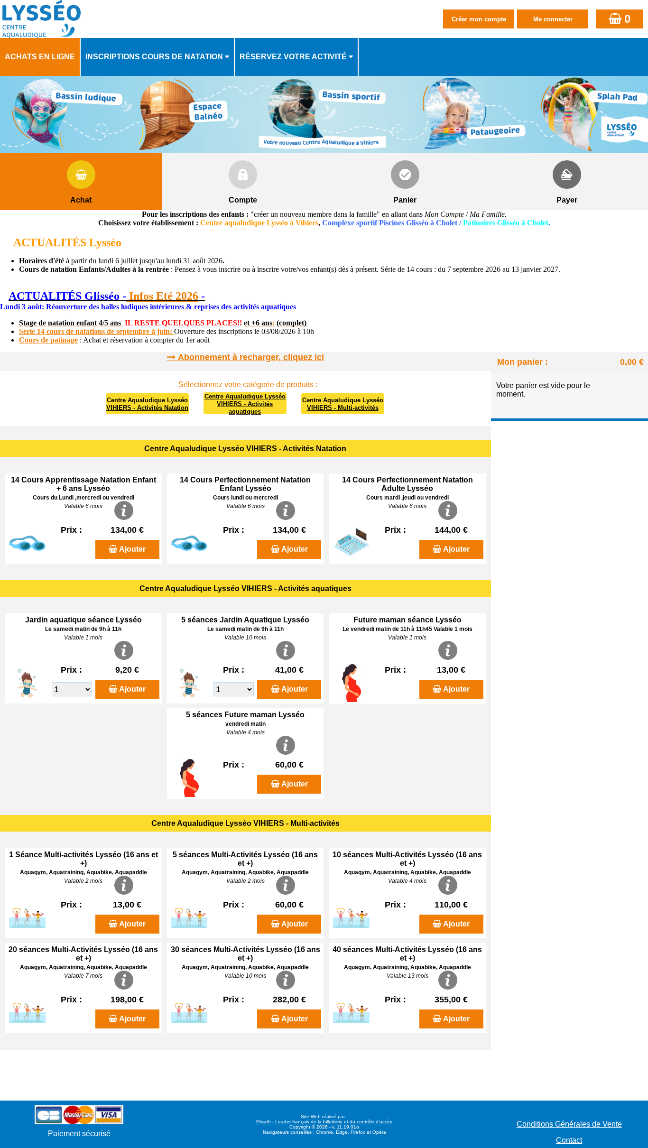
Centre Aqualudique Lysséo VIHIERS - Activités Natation (147, 404)
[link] (3, 297)
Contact (569, 1140)
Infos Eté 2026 (162, 296)
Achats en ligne (40, 57)
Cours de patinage (48, 340)
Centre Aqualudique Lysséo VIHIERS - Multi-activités (342, 404)
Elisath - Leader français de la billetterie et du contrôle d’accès (324, 1121)
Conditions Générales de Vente (569, 1124)
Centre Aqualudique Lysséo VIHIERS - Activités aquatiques (245, 404)
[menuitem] (40, 57)
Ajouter (132, 549)
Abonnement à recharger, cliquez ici (251, 357)
